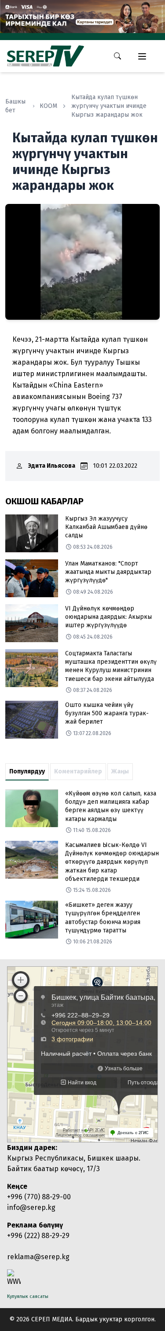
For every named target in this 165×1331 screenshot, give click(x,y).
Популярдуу (27, 771)
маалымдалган (84, 431)
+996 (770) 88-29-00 (39, 1197)
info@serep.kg (31, 1207)
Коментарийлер (78, 771)
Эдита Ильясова (51, 466)
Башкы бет (15, 106)
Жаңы (120, 771)
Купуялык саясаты (27, 1296)
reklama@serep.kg (38, 1257)
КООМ (48, 106)
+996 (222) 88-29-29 (38, 1235)
